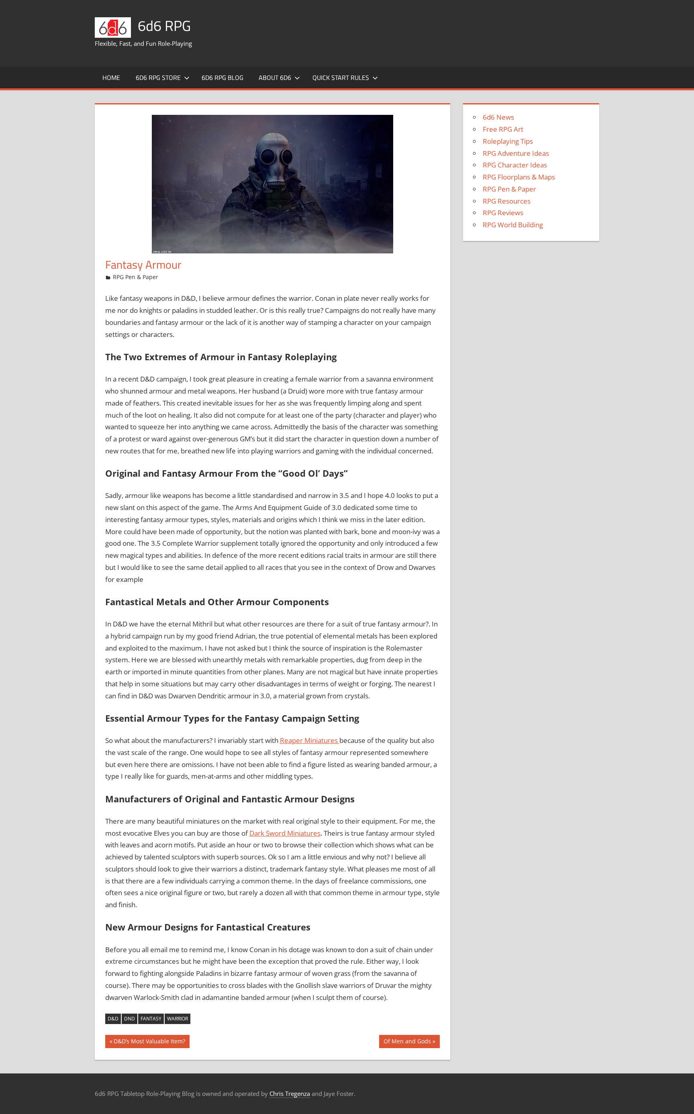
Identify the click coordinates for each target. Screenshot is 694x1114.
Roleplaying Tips (508, 141)
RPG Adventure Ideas (516, 153)
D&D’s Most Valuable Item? (149, 1042)
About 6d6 (275, 77)
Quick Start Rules (340, 77)
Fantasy (151, 1018)
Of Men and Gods (407, 1042)
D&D (113, 1018)
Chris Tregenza (289, 1094)
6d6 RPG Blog (222, 77)
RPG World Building (513, 224)
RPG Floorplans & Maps (519, 177)
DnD (129, 1018)
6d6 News (498, 117)
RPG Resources (507, 201)
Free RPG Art (503, 129)
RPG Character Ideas (515, 164)
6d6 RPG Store (158, 77)
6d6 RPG (164, 25)
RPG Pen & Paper (135, 277)
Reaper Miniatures (309, 740)
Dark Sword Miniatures (284, 833)
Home (111, 77)
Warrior (177, 1018)
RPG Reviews (503, 212)
